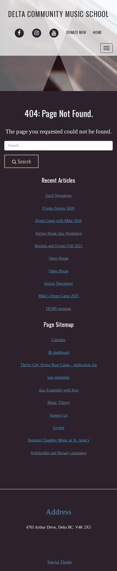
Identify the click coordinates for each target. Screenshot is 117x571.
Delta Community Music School (58, 13)
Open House (58, 258)
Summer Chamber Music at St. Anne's (58, 440)
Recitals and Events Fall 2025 (58, 246)
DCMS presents (58, 309)
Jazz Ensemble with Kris (58, 390)
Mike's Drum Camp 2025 (58, 296)
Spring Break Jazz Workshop (58, 233)
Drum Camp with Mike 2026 (58, 221)
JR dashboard (58, 352)
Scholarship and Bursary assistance (58, 453)
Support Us (58, 415)
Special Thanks (59, 562)
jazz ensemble (58, 377)
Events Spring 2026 (58, 208)
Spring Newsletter (58, 283)
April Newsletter (58, 195)
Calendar (58, 340)
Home (97, 32)
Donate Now (76, 32)
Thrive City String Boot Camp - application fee (58, 365)
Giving (58, 428)
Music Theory (58, 402)
